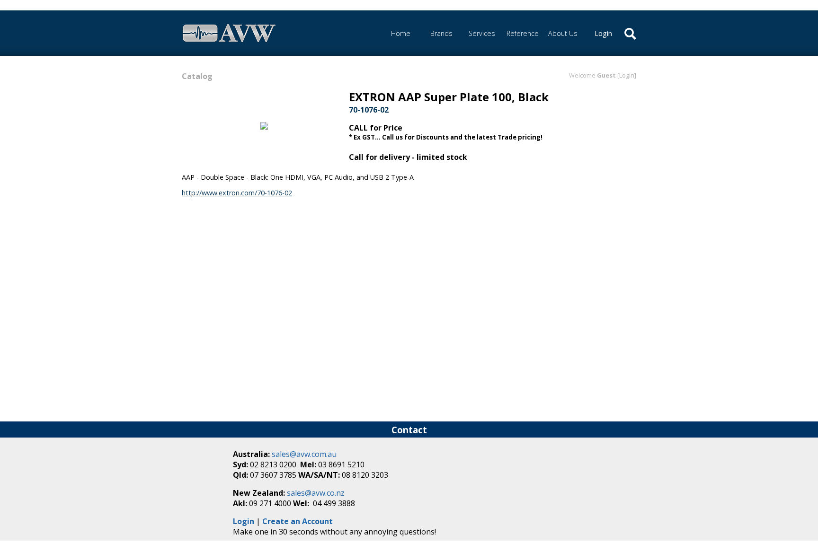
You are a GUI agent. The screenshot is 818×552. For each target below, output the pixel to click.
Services (482, 33)
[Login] (626, 75)
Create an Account (297, 521)
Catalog (197, 76)
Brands (441, 33)
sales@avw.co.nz (316, 493)
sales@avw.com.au (304, 454)
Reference (523, 33)
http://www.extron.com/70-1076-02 (237, 192)
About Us (563, 33)
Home (400, 33)
